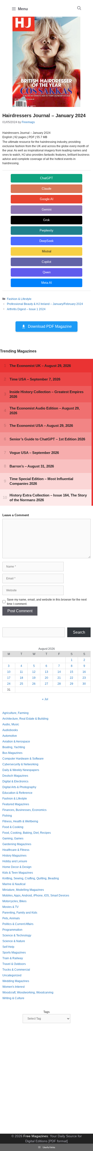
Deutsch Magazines (15, 775)
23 (84, 677)
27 (46, 683)
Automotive (9, 735)
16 (84, 672)
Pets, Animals (11, 918)
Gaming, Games (12, 838)
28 (59, 683)
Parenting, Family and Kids (19, 912)
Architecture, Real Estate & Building (25, 718)
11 (21, 672)
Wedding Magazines (15, 981)
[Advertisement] (46, 1079)
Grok (46, 220)
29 (71, 683)
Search (79, 632)
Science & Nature (13, 941)
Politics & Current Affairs (17, 924)
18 (21, 677)
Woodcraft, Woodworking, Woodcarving (27, 992)
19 (34, 677)
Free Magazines (35, 1136)
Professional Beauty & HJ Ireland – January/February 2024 (45, 304)
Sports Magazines (14, 952)
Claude (46, 188)
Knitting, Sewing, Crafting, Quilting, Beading (30, 878)
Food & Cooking (12, 827)
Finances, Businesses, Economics (24, 810)
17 (8, 677)
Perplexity (46, 230)
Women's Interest (13, 986)
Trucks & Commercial (16, 969)
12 (34, 672)
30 (84, 683)
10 (8, 672)
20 (46, 677)
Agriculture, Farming (15, 713)
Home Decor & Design (16, 867)
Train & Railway (12, 958)
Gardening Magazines (16, 844)
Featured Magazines (15, 804)
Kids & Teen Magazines (17, 872)
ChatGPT (46, 178)
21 (59, 677)
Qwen (47, 272)
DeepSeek (46, 241)
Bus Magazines (12, 753)
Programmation (12, 929)
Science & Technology (16, 935)
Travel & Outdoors (14, 964)
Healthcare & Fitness (15, 850)
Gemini (47, 209)
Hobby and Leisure (14, 861)
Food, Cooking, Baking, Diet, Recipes (26, 832)
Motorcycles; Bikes (14, 901)
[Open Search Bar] (79, 8)
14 (59, 672)
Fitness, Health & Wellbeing (20, 821)
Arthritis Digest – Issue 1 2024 (26, 309)
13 (46, 672)
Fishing (7, 815)
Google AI (46, 199)
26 (34, 683)
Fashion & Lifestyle (19, 299)
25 (21, 683)
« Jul (45, 699)
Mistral (46, 251)
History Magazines (14, 855)
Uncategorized (11, 975)
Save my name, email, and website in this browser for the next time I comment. (47, 602)
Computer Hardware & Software (23, 758)
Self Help (8, 947)
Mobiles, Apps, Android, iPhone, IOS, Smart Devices (35, 895)
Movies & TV (10, 907)
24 (8, 683)
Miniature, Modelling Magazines (23, 889)
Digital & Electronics (15, 781)
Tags (46, 1012)
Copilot (46, 262)
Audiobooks (10, 730)
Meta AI (46, 282)
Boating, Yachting (13, 747)
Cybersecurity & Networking (20, 764)
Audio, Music (10, 724)
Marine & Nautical (14, 884)
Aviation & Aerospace (16, 741)
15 (71, 672)
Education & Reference (17, 793)
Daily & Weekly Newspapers (20, 770)
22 (71, 677)
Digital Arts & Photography (19, 787)
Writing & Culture (13, 998)
